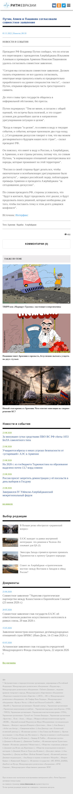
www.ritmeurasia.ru (27, 784)
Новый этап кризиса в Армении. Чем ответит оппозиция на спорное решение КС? (36, 410)
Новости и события (15, 42)
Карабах (20, 225)
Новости (17, 33)
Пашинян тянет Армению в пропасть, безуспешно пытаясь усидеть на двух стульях (36, 358)
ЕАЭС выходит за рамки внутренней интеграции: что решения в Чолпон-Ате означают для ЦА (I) (40, 542)
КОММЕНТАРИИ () (36, 244)
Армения (11, 225)
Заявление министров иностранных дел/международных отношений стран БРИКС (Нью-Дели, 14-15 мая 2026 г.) (35, 633)
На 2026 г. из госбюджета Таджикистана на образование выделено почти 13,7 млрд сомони (35, 466)
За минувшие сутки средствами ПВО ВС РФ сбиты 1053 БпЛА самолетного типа (36, 438)
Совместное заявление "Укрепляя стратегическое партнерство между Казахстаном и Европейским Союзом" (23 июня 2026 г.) (36, 599)
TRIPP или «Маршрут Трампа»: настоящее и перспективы (32, 306)
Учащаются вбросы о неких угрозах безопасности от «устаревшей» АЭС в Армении (33, 452)
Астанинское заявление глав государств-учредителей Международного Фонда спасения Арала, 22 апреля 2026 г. (36, 650)
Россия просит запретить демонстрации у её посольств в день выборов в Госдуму (35, 480)
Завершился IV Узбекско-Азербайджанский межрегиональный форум (28, 493)
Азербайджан (30, 225)
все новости (8, 504)
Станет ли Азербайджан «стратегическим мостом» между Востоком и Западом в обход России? (43, 569)
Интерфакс (21, 215)
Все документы (9, 663)
